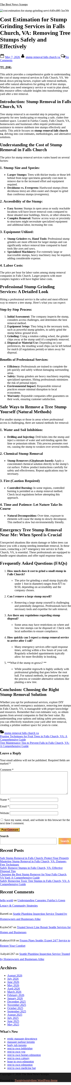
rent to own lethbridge (20, 1048)
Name (4, 799)
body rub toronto (17, 1045)
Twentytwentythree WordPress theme (36, 1080)
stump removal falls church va (43, 57)
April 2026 (13, 988)
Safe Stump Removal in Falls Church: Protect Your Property (34, 858)
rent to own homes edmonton (24, 1055)
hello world (6, 900)
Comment (6, 769)
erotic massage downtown (22, 1038)
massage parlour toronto (21, 1041)
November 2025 (16, 1004)
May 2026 (13, 985)
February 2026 (15, 995)
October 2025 (15, 1008)
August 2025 (14, 1014)
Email (4, 806)
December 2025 (16, 1001)
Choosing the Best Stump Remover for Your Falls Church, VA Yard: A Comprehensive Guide (33, 876)
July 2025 (13, 1017)
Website (4, 813)
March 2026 (14, 991)
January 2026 (15, 998)
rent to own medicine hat (21, 1068)
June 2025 (13, 1021)
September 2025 (16, 1011)
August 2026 (14, 975)
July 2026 (13, 978)
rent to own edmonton (20, 1064)
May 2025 (13, 1024)
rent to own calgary (18, 1058)
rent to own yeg (16, 1051)
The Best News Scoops (14, 4)
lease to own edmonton (20, 1061)
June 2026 (13, 982)
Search (4, 836)
